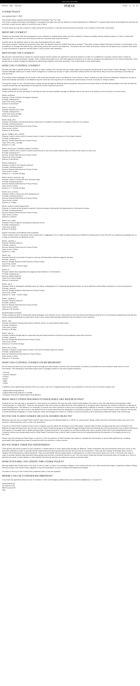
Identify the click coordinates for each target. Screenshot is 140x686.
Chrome (6, 372)
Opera (5, 383)
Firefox (6, 377)
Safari (5, 379)
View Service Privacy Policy (26, 126)
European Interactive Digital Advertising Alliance (22, 395)
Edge (5, 381)
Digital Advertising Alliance (13, 390)
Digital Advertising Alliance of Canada (17, 393)
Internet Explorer (10, 375)
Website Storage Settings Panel (14, 428)
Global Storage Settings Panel (78, 428)
